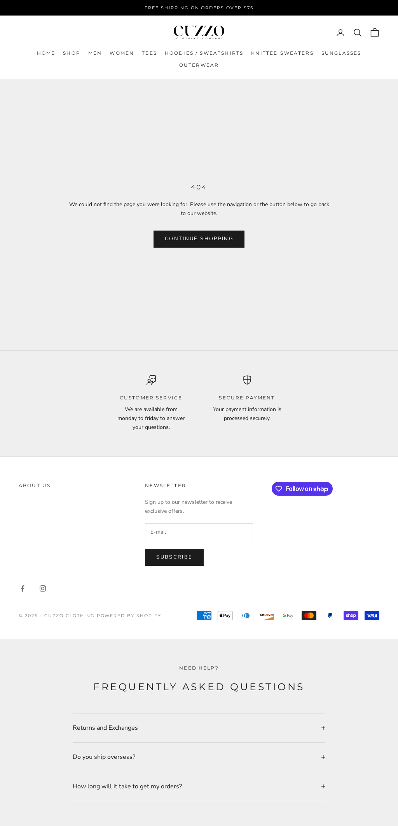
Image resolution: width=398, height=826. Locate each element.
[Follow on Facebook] (22, 588)
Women (122, 53)
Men (95, 53)
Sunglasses (341, 53)
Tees (149, 53)
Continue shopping (199, 238)
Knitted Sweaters (282, 53)
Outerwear (199, 65)
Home (46, 53)
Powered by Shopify (129, 615)
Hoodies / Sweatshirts (204, 53)
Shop (71, 53)
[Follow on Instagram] (43, 588)
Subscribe (174, 557)
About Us (35, 485)
